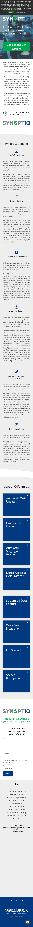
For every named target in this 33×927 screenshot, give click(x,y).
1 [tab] (10, 892)
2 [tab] (12, 892)
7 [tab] (24, 892)
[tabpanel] (16, 835)
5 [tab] (19, 892)
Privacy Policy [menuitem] (22, 913)
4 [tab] (17, 892)
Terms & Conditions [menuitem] (11, 913)
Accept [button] (11, 12)
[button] (11, 901)
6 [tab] (21, 892)
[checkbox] (16, 767)
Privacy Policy (18, 9)
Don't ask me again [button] (20, 12)
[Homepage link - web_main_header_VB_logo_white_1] (16, 911)
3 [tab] (14, 892)
